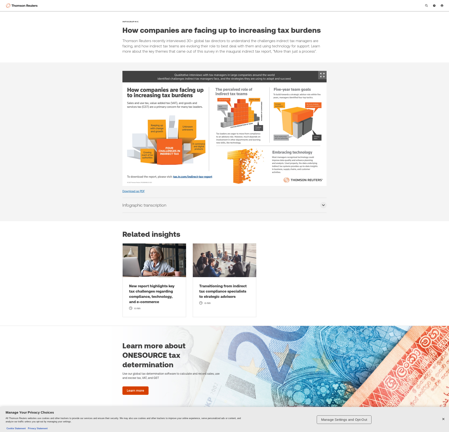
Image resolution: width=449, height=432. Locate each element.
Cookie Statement (16, 428)
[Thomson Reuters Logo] (22, 6)
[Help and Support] (434, 5)
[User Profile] (441, 5)
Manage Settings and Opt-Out (344, 419)
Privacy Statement (37, 428)
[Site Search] (426, 5)
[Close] (443, 419)
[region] (224, 419)
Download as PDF (133, 191)
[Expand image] (322, 75)
